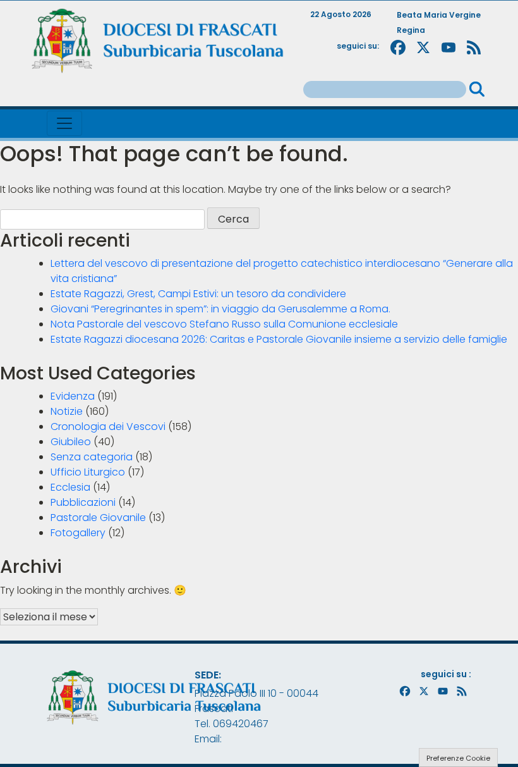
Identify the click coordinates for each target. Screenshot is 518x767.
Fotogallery (78, 532)
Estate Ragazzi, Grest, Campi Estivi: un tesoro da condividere (198, 293)
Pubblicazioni (83, 502)
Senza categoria (92, 457)
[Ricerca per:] (384, 89)
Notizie (67, 411)
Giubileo (71, 441)
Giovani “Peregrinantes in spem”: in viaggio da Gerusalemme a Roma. (220, 309)
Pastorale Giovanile (98, 517)
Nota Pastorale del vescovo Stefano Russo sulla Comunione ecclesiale (224, 324)
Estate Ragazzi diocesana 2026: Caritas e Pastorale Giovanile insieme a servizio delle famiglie (279, 339)
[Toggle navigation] (64, 123)
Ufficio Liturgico (88, 472)
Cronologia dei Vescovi (108, 426)
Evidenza (73, 396)
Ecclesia (70, 487)
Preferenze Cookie (458, 758)
